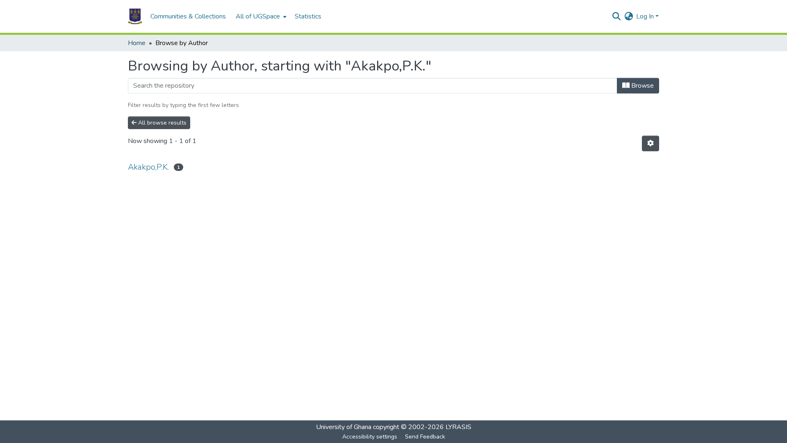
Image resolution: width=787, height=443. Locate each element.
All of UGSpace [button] (258, 16)
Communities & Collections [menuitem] (188, 16)
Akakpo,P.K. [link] (148, 167)
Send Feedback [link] (425, 437)
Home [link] (137, 43)
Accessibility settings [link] (369, 437)
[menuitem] (260, 16)
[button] (135, 16)
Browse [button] (642, 85)
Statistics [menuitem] (308, 16)
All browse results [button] (161, 123)
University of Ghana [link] (343, 427)
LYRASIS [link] (458, 427)
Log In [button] (645, 16)
